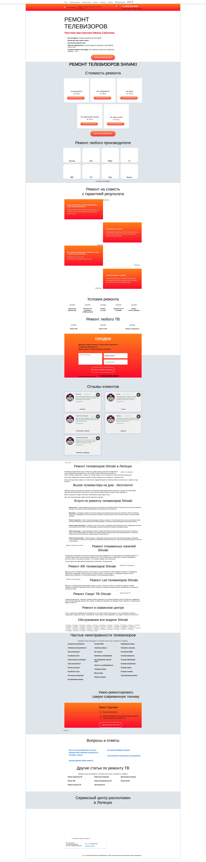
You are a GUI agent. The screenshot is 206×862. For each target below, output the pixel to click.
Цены (65, 2)
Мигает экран (98, 673)
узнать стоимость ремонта (103, 369)
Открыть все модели (104, 181)
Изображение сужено (128, 644)
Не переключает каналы (75, 679)
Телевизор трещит (100, 669)
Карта (83, 855)
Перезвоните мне (120, 2)
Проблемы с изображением (103, 655)
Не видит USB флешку (128, 659)
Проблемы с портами (128, 647)
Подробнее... (80, 401)
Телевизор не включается (76, 644)
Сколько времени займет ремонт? (81, 760)
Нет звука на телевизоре (76, 675)
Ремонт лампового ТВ (75, 776)
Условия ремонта (86, 2)
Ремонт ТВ (68, 462)
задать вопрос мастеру (110, 725)
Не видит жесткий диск (128, 663)
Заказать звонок (90, 846)
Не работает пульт (74, 671)
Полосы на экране (74, 667)
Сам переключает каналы (129, 675)
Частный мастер (99, 784)
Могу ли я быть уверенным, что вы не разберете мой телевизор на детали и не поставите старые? (83, 752)
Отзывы (96, 2)
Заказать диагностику (75, 97)
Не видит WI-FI (99, 644)
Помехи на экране (100, 677)
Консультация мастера (103, 57)
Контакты (110, 2)
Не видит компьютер (127, 655)
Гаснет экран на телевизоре (77, 659)
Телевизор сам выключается (77, 647)
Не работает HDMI (126, 651)
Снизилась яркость (100, 647)
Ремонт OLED (125, 780)
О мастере (103, 2)
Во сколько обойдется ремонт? (118, 750)
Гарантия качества (75, 2)
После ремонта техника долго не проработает (124, 756)
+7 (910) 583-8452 (130, 6)
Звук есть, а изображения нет (103, 665)
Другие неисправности (103, 133)
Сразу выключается (74, 663)
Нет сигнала (98, 651)
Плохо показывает (74, 651)
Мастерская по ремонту (128, 776)
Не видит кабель (126, 667)
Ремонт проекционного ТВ (103, 780)
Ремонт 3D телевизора (101, 776)
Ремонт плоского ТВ (74, 784)
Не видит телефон (127, 671)
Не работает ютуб (73, 655)
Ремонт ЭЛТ (71, 780)
